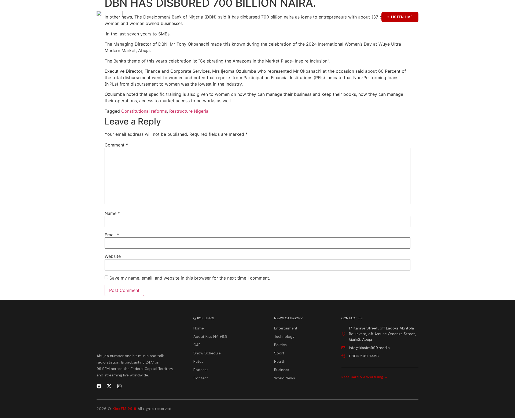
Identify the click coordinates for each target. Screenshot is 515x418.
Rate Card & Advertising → (364, 377)
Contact (308, 17)
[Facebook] (99, 386)
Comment (116, 145)
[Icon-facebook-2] (345, 17)
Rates (262, 17)
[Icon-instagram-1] (372, 17)
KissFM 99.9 (124, 408)
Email (112, 235)
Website (113, 256)
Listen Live (402, 17)
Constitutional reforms (144, 111)
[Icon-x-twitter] (359, 17)
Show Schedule (209, 17)
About (174, 17)
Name (112, 213)
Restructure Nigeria (188, 111)
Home (155, 17)
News (281, 17)
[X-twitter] (109, 386)
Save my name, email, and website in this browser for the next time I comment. (189, 278)
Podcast (241, 17)
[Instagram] (119, 386)
